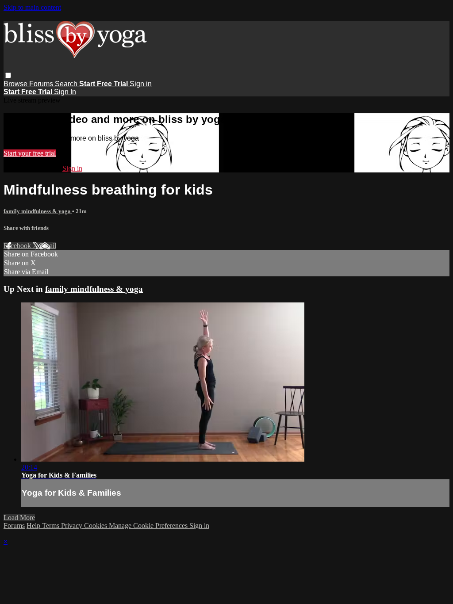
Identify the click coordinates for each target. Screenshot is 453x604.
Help (34, 525)
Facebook (18, 245)
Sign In (65, 92)
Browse (16, 84)
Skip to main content (32, 7)
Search (67, 84)
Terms (51, 525)
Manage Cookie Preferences (149, 525)
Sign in (141, 84)
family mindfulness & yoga (38, 211)
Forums (42, 84)
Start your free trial (30, 153)
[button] (8, 75)
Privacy (72, 525)
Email (48, 245)
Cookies (96, 525)
